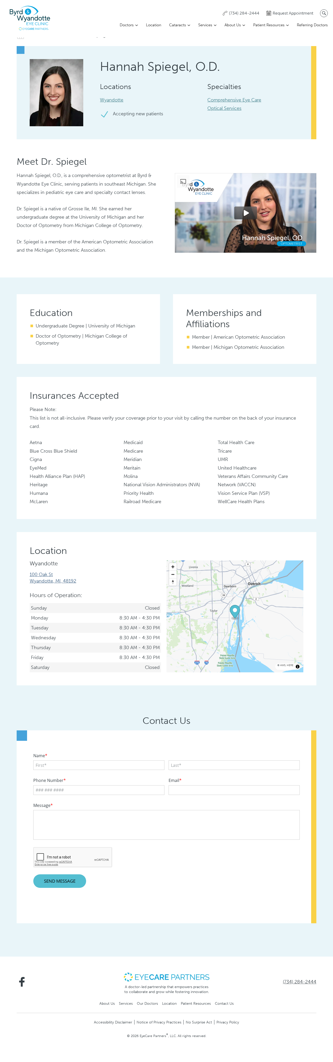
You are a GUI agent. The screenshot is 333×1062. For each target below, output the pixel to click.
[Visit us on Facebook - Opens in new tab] (22, 982)
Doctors (127, 25)
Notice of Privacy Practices (159, 1022)
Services (205, 25)
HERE (290, 665)
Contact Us (224, 1003)
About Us (233, 25)
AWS (282, 665)
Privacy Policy (227, 1022)
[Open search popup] (324, 13)
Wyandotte (111, 100)
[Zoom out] (173, 574)
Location (153, 25)
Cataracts (177, 25)
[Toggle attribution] (297, 666)
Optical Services (224, 108)
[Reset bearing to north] (173, 582)
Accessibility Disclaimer (113, 1022)
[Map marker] (235, 613)
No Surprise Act (199, 1022)
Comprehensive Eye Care (234, 100)
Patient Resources (269, 25)
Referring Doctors (312, 25)
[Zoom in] (173, 567)
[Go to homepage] (30, 18)
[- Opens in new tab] (166, 976)
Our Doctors (147, 1003)
